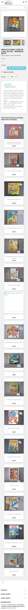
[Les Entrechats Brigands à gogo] (14, 217)
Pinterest (16, 76)
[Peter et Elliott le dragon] (14, 274)
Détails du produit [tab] (10, 87)
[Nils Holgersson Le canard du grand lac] (14, 360)
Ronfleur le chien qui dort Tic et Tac (14, 314)
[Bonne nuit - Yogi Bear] (14, 417)
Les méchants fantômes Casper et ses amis (14, 257)
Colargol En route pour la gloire (14, 542)
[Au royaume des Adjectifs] (14, 446)
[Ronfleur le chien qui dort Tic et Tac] (14, 303)
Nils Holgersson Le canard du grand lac (14, 371)
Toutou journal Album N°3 (14, 199)
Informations (6, 602)
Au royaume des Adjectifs (14, 457)
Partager (7, 76)
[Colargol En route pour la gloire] (14, 532)
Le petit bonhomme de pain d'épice (14, 342)
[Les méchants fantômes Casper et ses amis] (14, 245)
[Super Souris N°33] (14, 560)
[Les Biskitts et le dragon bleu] (14, 503)
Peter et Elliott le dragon (14, 285)
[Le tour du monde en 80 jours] (14, 160)
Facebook (2, 582)
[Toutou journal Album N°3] (14, 188)
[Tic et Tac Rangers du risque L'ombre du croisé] (14, 474)
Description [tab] (8, 84)
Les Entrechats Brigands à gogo (14, 228)
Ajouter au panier (16, 68)
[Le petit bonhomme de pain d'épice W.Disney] (14, 331)
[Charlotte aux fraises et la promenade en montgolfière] (14, 131)
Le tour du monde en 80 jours (14, 171)
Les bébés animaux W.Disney (14, 399)
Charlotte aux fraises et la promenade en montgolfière (14, 143)
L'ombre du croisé (14, 485)
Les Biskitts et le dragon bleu (14, 514)
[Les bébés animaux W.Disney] (14, 389)
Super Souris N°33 (14, 571)
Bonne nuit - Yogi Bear (14, 428)
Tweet (12, 76)
